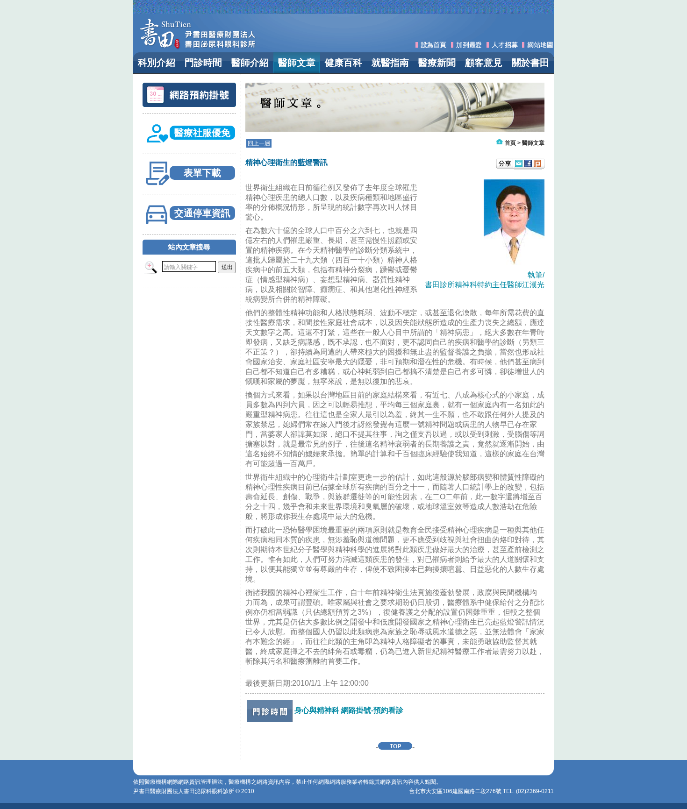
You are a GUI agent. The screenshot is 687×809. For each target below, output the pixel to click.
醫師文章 (533, 143)
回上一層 (259, 143)
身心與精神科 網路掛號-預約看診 (348, 710)
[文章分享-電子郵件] (518, 165)
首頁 (510, 143)
